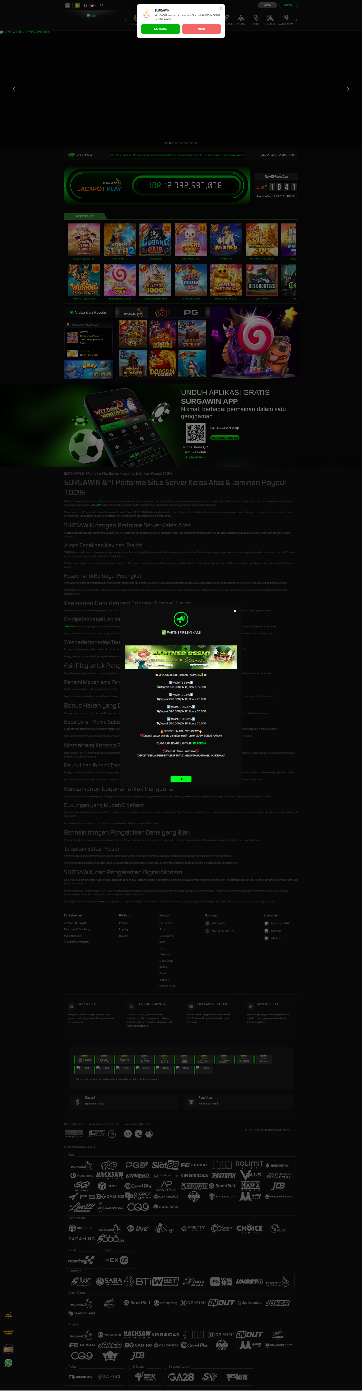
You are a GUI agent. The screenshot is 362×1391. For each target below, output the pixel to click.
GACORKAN (160, 29)
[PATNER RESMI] (181, 657)
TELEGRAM (199, 743)
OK (181, 779)
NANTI (201, 29)
